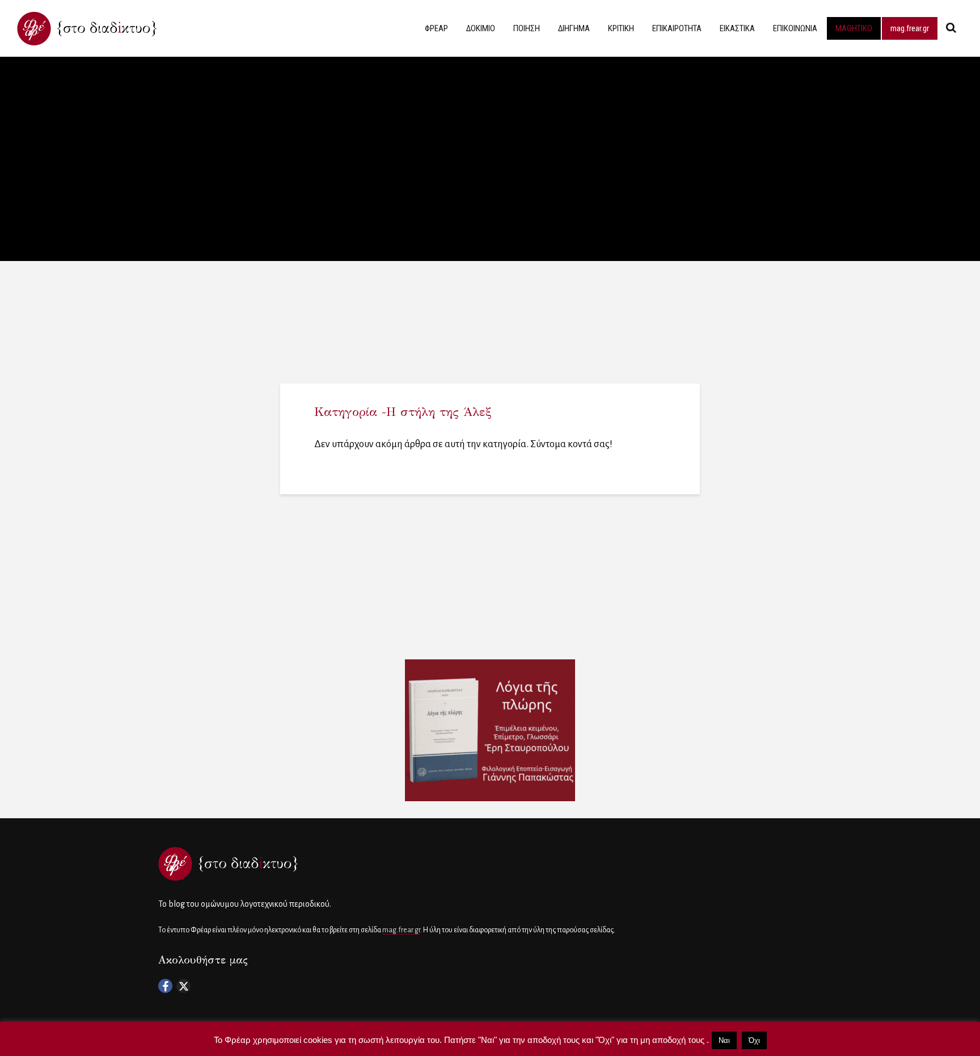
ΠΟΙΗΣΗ (526, 28)
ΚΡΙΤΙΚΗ (621, 28)
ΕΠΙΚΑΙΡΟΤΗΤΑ (677, 28)
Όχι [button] (754, 1040)
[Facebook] (165, 986)
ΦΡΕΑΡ (436, 28)
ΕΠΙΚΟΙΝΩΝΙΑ (795, 28)
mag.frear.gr (909, 28)
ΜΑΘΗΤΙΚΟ (853, 28)
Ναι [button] (724, 1040)
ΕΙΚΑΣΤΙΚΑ (737, 28)
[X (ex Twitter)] (183, 986)
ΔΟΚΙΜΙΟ (480, 28)
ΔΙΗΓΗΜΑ (574, 28)
